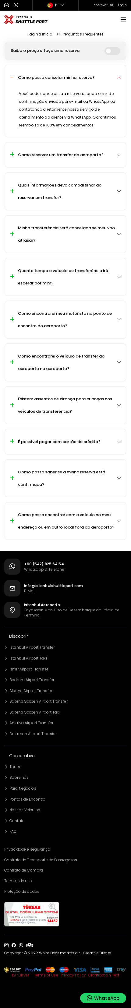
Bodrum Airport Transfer (31, 679)
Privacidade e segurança (27, 849)
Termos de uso (18, 880)
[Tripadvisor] (29, 945)
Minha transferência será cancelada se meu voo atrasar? (66, 234)
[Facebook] (14, 945)
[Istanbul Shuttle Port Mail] (6, 5)
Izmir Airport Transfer (28, 669)
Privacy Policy (73, 975)
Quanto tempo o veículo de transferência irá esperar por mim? (63, 277)
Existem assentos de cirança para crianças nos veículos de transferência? (65, 405)
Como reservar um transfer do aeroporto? (61, 155)
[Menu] (123, 19)
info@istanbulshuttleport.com (53, 585)
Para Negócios (22, 788)
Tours (14, 766)
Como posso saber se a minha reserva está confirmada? (61, 478)
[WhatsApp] (21, 945)
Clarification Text (103, 975)
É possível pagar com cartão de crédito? (59, 442)
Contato (17, 820)
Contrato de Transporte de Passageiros (40, 859)
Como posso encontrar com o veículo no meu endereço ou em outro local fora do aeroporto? (66, 521)
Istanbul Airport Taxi (28, 658)
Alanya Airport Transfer (30, 690)
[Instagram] (6, 945)
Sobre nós (19, 777)
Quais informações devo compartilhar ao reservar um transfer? (59, 191)
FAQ (12, 831)
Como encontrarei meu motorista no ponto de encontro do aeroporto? (65, 320)
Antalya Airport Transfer (31, 722)
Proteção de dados (21, 891)
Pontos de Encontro (27, 799)
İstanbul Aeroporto (42, 604)
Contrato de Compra (23, 870)
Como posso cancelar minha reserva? (56, 77)
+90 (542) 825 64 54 (44, 563)
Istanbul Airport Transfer (32, 647)
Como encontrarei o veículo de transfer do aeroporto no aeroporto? (61, 362)
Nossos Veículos (24, 809)
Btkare (105, 953)
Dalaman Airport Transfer (33, 733)
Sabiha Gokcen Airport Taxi (34, 712)
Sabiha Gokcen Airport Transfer (38, 701)
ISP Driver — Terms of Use (35, 975)
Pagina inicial (40, 34)
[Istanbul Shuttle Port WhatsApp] (16, 5)
